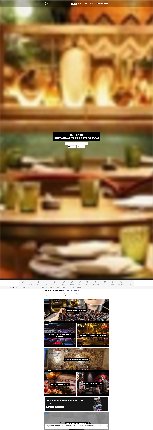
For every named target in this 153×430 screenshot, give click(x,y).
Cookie (81, 425)
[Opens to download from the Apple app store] (100, 3)
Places (74, 3)
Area (46, 293)
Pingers (86, 3)
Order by (78, 293)
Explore (68, 3)
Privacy (85, 425)
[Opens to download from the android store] (105, 3)
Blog (91, 3)
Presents (80, 3)
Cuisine (66, 293)
